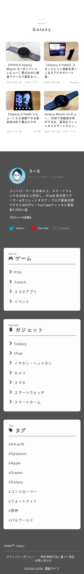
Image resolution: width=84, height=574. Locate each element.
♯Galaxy (16, 482)
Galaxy (20, 344)
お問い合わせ (43, 560)
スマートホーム (27, 402)
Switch (19, 282)
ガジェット (29, 330)
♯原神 (13, 511)
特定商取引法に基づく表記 (58, 556)
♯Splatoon (17, 454)
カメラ (19, 373)
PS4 (17, 272)
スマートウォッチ (29, 393)
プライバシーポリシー (20, 556)
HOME (8, 545)
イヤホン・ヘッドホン (33, 363)
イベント (21, 302)
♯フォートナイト (23, 501)
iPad (17, 353)
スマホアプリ (25, 292)
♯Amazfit (16, 444)
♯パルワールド (21, 520)
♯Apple (15, 463)
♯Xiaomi (16, 473)
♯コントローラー (23, 492)
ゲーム (22, 258)
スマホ (20, 383)
